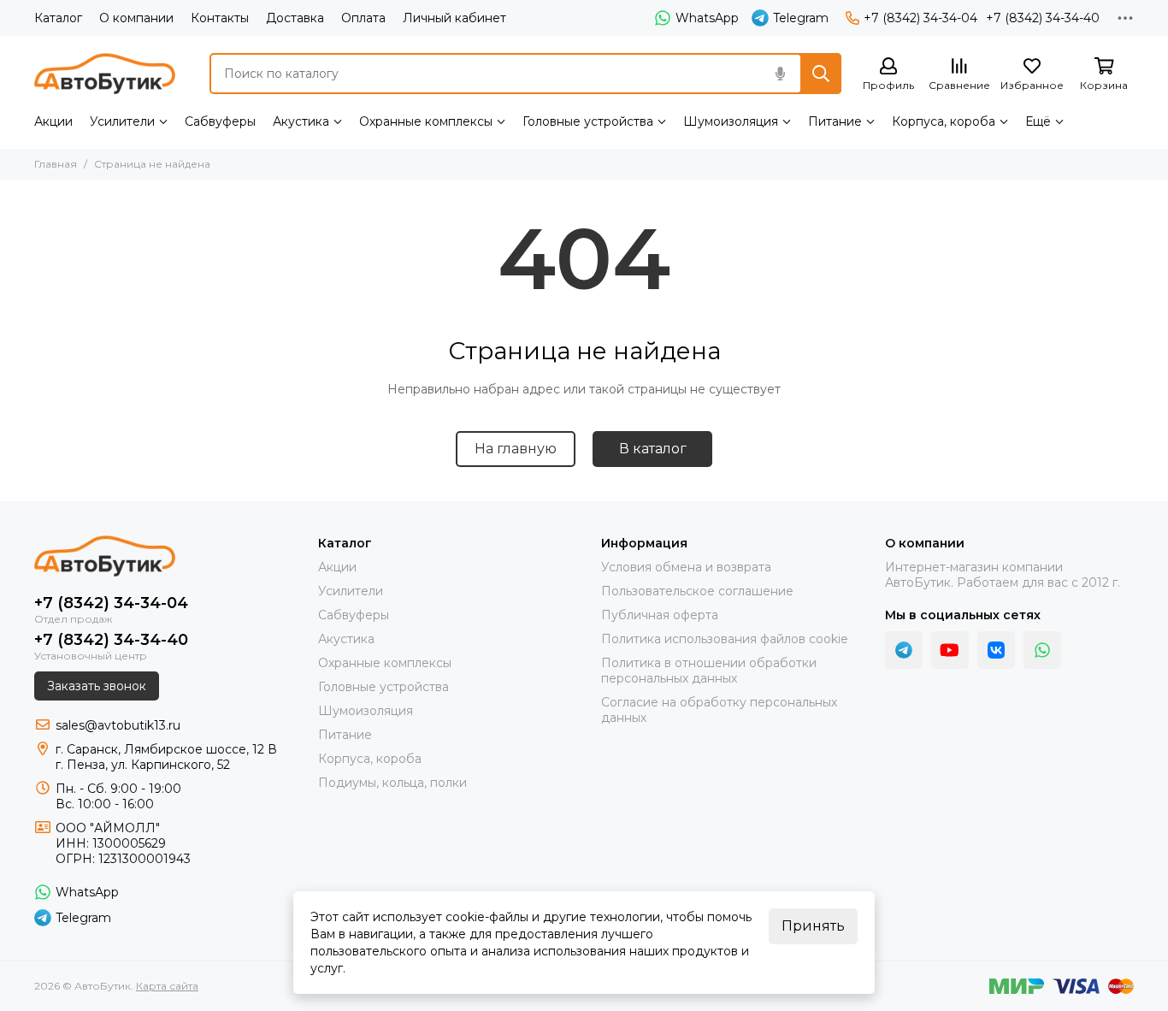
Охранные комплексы (426, 121)
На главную (516, 448)
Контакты (220, 18)
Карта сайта (167, 985)
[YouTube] (950, 650)
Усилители (122, 121)
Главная (55, 163)
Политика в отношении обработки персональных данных (709, 670)
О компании (136, 18)
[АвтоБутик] (104, 73)
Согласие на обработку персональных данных (719, 710)
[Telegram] (904, 650)
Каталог (58, 18)
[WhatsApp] (1042, 650)
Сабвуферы (220, 121)
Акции (53, 121)
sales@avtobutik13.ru (118, 725)
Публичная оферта (659, 615)
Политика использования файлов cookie (724, 639)
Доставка (295, 18)
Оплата (363, 18)
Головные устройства (587, 121)
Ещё (1038, 121)
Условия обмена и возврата (686, 567)
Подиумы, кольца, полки (392, 782)
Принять (813, 926)
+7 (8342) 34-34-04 (920, 18)
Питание (835, 121)
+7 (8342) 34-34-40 (1043, 18)
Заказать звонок (96, 686)
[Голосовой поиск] (779, 73)
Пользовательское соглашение (697, 591)
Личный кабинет (454, 18)
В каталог (653, 448)
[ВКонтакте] (996, 650)
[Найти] (820, 73)
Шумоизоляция (730, 121)
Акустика (301, 121)
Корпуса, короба (943, 121)
